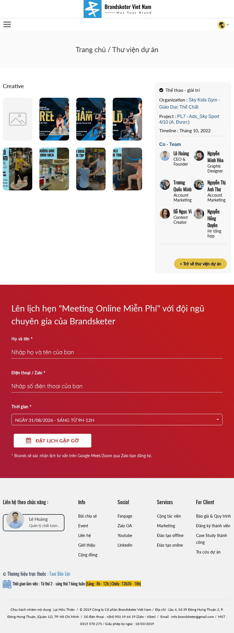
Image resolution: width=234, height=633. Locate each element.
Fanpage (125, 516)
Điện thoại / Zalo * (28, 372)
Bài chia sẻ (87, 516)
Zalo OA (125, 525)
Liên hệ (84, 535)
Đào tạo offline (170, 535)
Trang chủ (91, 49)
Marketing (166, 525)
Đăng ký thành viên (213, 525)
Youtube (125, 535)
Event (83, 525)
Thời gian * (21, 406)
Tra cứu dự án (208, 551)
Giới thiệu (86, 545)
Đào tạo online (170, 545)
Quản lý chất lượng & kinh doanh (44, 526)
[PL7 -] (17, 118)
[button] (117, 419)
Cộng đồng (87, 554)
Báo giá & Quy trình (213, 516)
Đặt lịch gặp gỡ (55, 440)
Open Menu (7, 24)
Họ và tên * (22, 338)
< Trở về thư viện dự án (200, 263)
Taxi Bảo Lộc (59, 573)
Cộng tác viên (169, 516)
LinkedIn (125, 545)
